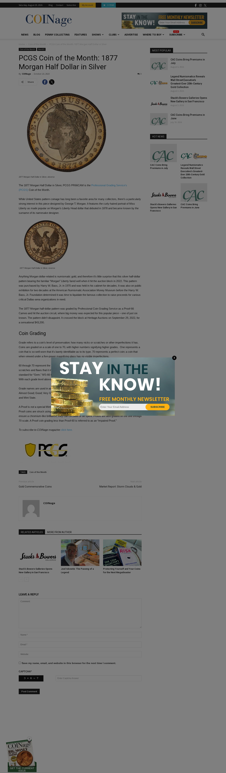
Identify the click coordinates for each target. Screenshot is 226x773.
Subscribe (157, 406)
